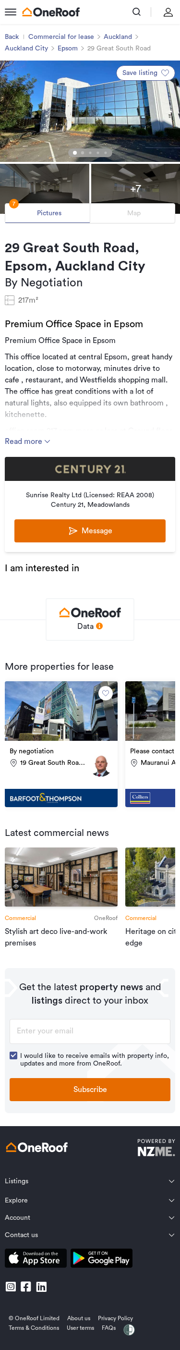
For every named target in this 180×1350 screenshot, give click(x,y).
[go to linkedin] (41, 1286)
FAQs (109, 1328)
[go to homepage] (51, 12)
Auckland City (26, 48)
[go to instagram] (10, 1286)
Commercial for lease (61, 37)
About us (78, 1318)
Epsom (68, 48)
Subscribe (90, 1089)
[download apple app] (36, 1260)
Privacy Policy (115, 1318)
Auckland (118, 37)
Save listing (139, 73)
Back (12, 37)
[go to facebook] (26, 1286)
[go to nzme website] (156, 1149)
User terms (80, 1328)
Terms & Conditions (34, 1328)
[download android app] (101, 1260)
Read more (24, 441)
